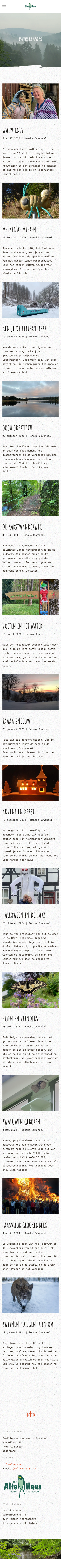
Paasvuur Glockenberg (24, 1225)
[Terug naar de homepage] (30, 6)
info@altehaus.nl (14, 1464)
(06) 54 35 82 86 (24, 1468)
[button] (4, 6)
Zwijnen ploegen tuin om (27, 1324)
